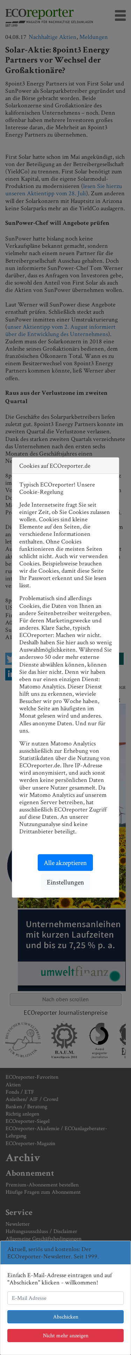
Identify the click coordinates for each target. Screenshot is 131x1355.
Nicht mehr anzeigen (65, 1335)
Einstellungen (65, 882)
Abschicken (65, 1316)
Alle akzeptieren (65, 862)
